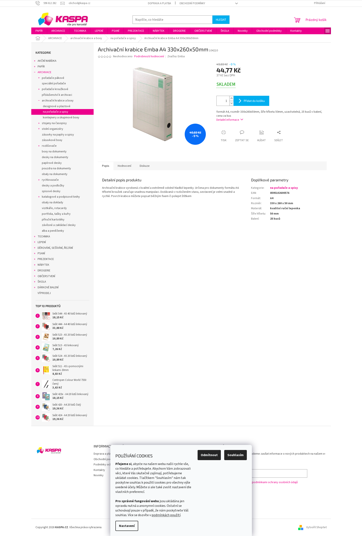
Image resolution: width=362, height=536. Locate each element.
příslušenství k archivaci (57, 95)
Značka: (176, 56)
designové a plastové (56, 106)
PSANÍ (41, 253)
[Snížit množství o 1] (231, 103)
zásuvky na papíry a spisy (58, 135)
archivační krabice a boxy (58, 100)
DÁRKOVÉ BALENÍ (48, 287)
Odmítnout (209, 455)
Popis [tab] (105, 166)
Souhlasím (235, 455)
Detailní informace (227, 120)
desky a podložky (53, 185)
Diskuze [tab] (145, 166)
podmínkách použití (166, 515)
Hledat (221, 19)
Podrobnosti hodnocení (149, 57)
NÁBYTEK (43, 265)
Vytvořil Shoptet (316, 527)
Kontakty (99, 470)
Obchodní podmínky (192, 3)
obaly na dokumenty (54, 174)
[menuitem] (39, 30)
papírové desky (52, 163)
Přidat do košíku (254, 101)
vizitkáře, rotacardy (54, 208)
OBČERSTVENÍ (46, 276)
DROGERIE (44, 270)
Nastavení (127, 526)
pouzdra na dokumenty (56, 168)
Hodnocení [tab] (124, 166)
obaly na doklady (52, 202)
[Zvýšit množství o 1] (231, 98)
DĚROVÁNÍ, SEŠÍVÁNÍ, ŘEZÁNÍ (55, 248)
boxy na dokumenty (54, 151)
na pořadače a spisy (55, 112)
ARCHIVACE (44, 72)
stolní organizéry (52, 129)
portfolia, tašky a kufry (56, 214)
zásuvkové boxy (52, 140)
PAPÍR (41, 66)
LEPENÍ (42, 242)
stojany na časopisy (54, 123)
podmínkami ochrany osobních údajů (275, 482)
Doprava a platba (159, 3)
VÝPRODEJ (44, 293)
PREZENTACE (46, 259)
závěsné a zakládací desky (59, 225)
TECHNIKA (44, 236)
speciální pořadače (54, 83)
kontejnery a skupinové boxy (61, 117)
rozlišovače (49, 146)
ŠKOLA (42, 282)
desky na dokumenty (55, 157)
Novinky (99, 475)
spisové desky (51, 191)
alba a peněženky (53, 231)
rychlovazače (50, 180)
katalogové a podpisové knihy (61, 197)
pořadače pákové (53, 78)
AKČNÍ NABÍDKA (47, 61)
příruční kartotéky (53, 219)
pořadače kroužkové (55, 89)
